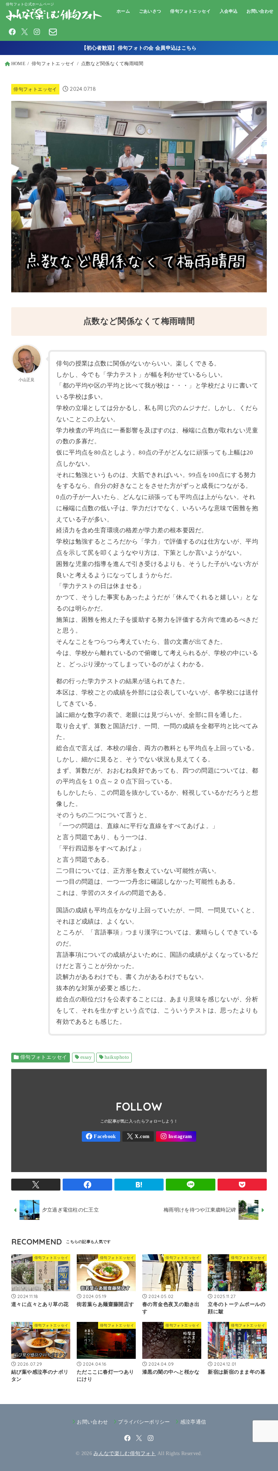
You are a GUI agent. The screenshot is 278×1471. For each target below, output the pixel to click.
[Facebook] (12, 31)
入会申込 (229, 11)
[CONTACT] (53, 32)
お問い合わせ (260, 11)
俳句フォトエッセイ (190, 11)
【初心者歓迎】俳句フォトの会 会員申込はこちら (139, 48)
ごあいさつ (150, 11)
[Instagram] (37, 31)
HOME (18, 63)
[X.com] (24, 31)
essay (86, 1057)
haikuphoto (117, 1057)
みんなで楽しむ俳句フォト (124, 1453)
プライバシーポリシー (144, 1422)
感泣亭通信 (193, 1422)
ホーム (123, 11)
